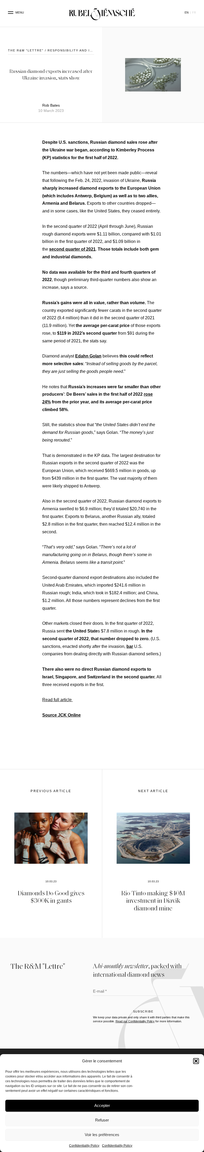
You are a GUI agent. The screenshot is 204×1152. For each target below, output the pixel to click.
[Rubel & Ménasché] (102, 12)
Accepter (102, 1105)
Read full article (57, 699)
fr (194, 12)
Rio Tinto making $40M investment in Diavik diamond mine (153, 900)
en (187, 12)
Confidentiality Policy (84, 1145)
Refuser (102, 1120)
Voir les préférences (102, 1134)
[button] (196, 1061)
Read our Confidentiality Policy (135, 1021)
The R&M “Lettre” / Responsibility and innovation (60, 50)
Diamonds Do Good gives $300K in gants (51, 897)
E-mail (100, 992)
